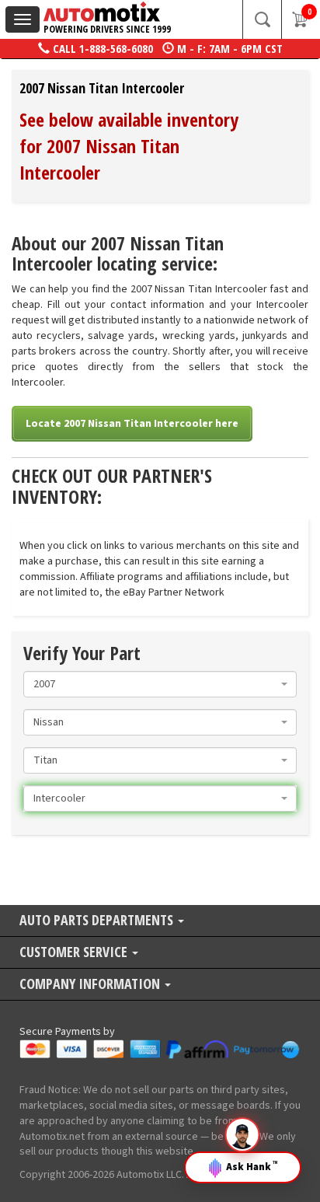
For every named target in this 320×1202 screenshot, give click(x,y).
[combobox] (160, 684)
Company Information (91, 985)
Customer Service (74, 953)
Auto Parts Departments (97, 921)
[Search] (261, 19)
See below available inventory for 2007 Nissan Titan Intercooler (128, 146)
